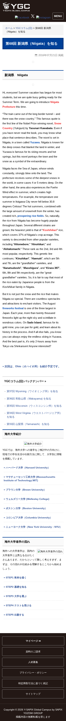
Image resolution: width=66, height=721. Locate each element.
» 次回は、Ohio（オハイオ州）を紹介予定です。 (31, 366)
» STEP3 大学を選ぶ (15, 596)
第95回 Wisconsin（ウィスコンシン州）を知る (34, 405)
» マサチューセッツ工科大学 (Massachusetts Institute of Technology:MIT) (29, 478)
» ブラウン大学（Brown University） (25, 489)
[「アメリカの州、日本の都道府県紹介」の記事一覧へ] (33, 61)
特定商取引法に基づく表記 (33, 683)
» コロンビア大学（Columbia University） (28, 517)
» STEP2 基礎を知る (15, 586)
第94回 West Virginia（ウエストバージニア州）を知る (34, 414)
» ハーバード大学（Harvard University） (27, 467)
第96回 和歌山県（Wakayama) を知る (29, 398)
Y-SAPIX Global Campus (17, 7)
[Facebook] (22, 17)
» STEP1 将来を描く (15, 577)
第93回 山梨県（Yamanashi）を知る (28, 423)
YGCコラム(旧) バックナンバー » (25, 381)
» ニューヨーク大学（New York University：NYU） (33, 526)
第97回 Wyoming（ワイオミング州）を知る (32, 391)
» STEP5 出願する (14, 614)
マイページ (32, 640)
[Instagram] (43, 17)
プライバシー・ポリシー (33, 672)
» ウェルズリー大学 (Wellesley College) (26, 499)
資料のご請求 (33, 651)
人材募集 (33, 662)
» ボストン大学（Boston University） (25, 508)
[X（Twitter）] (32, 16)
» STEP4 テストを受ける (18, 605)
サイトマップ (33, 693)
